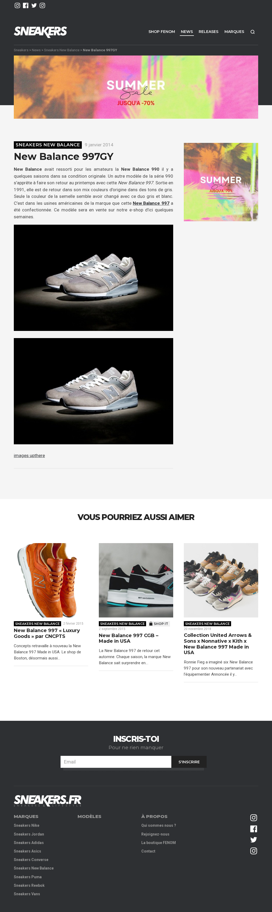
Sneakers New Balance (61, 50)
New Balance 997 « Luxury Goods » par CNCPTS (47, 633)
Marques (234, 31)
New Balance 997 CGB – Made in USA (128, 638)
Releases (208, 31)
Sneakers (21, 50)
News (187, 31)
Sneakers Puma (28, 877)
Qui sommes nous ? (158, 825)
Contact (148, 851)
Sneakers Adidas (29, 843)
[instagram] (17, 5)
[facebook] (25, 5)
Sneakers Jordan (29, 834)
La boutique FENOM (158, 843)
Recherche (252, 31)
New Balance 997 (151, 203)
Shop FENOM (161, 31)
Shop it (161, 624)
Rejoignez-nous (155, 834)
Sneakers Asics (27, 851)
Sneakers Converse (31, 860)
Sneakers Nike (26, 825)
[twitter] (34, 5)
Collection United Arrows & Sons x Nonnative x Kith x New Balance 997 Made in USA (218, 644)
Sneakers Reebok (29, 885)
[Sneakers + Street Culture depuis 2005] (47, 801)
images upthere (29, 455)
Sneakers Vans (27, 894)
